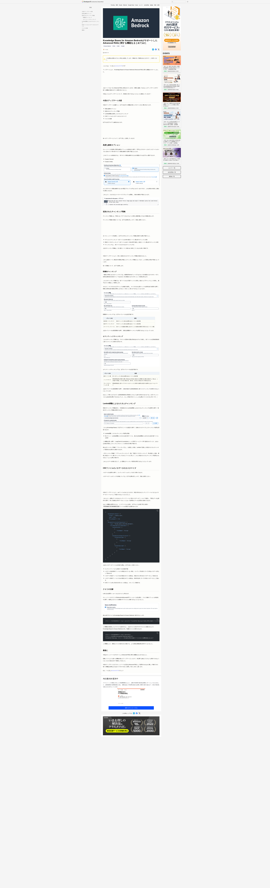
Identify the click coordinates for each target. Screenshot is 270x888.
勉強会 (151, 5)
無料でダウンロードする (131, 708)
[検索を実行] (172, 1)
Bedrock (125, 5)
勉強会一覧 (172, 176)
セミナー (141, 5)
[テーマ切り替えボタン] (187, 2)
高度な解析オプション (87, 13)
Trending (113, 5)
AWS (117, 5)
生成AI (123, 46)
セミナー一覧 (171, 168)
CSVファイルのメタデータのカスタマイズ (90, 25)
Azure (136, 5)
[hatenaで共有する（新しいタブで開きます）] (153, 49)
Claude (120, 5)
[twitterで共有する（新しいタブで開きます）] (158, 49)
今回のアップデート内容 (87, 11)
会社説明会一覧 (172, 172)
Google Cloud (131, 5)
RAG (114, 46)
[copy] (157, 511)
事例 (155, 5)
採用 (158, 5)
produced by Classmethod (97, 1)
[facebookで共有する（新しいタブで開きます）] (156, 49)
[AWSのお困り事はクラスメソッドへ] (131, 725)
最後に (83, 30)
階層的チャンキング (87, 17)
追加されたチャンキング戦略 (88, 15)
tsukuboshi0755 (118, 66)
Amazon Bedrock (107, 46)
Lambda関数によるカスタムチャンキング (90, 22)
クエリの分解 (85, 28)
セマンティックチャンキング (89, 19)
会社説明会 (146, 5)
